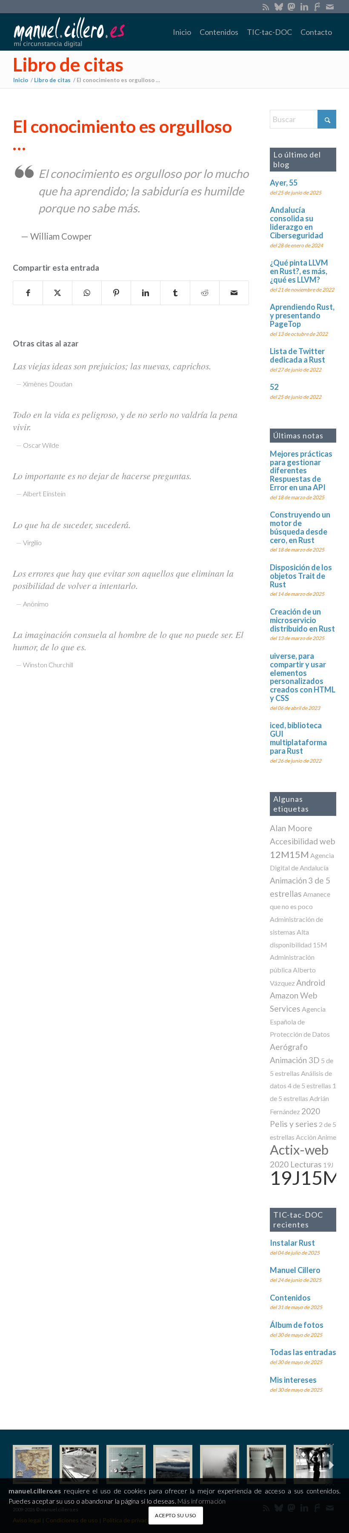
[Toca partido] (313, 1464)
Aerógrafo (289, 1047)
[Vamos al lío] (79, 1464)
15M (320, 945)
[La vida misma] (219, 1464)
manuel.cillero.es (35, 1491)
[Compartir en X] (57, 293)
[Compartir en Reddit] (204, 293)
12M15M (289, 854)
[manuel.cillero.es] (69, 32)
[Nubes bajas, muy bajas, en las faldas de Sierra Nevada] (172, 1464)
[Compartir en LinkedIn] (145, 293)
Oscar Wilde (41, 445)
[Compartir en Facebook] (28, 293)
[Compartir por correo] (234, 293)
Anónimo (36, 604)
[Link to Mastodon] (291, 6)
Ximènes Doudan (47, 384)
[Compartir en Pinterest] (116, 293)
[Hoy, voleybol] (266, 1464)
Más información (201, 1501)
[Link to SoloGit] (317, 6)
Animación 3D (295, 1060)
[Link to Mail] (329, 6)
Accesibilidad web (302, 841)
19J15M (305, 1177)
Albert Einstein (44, 493)
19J (328, 1165)
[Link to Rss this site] (266, 6)
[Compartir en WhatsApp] (86, 293)
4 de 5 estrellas (309, 1085)
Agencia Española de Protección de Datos (300, 1021)
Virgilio (32, 542)
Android (310, 982)
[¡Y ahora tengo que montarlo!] (126, 1464)
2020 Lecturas (296, 1164)
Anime (327, 1137)
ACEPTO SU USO (176, 1515)
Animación (288, 880)
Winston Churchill (48, 665)
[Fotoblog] (329, 1464)
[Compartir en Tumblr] (174, 293)
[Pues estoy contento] (32, 1464)
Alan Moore (291, 828)
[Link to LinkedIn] (304, 6)
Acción (306, 1137)
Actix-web (299, 1150)
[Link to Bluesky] (278, 6)
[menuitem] (182, 32)
